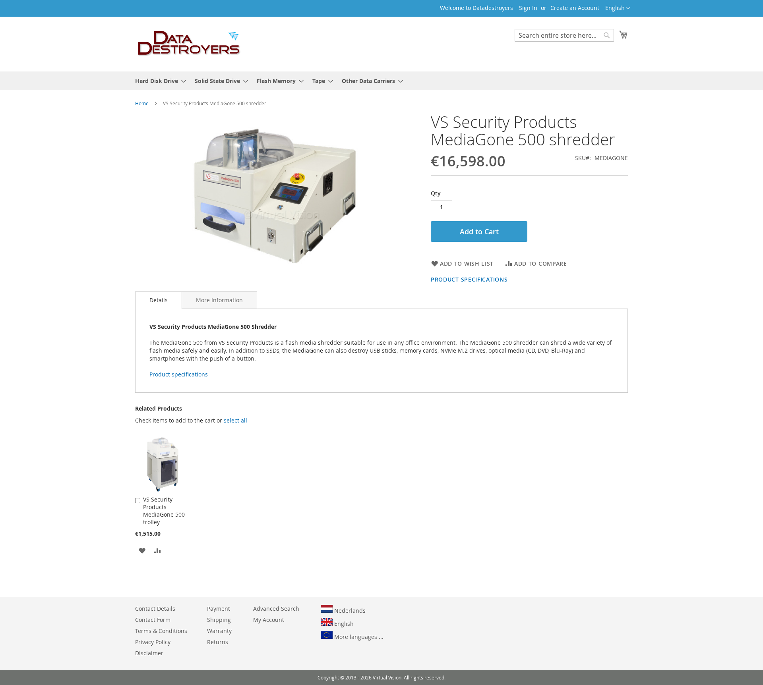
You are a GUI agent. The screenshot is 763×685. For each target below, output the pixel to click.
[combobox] (564, 35)
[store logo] (189, 44)
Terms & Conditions (161, 631)
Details (158, 300)
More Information (219, 300)
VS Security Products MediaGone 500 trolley (164, 511)
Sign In (528, 8)
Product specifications (469, 279)
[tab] (158, 300)
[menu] (381, 80)
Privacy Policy (152, 642)
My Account (268, 619)
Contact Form (152, 619)
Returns (217, 642)
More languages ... (358, 637)
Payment (218, 608)
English (343, 623)
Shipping (219, 619)
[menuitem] (158, 80)
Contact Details (155, 608)
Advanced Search (276, 608)
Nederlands (349, 610)
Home (142, 103)
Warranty (219, 631)
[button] (617, 8)
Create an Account (574, 8)
